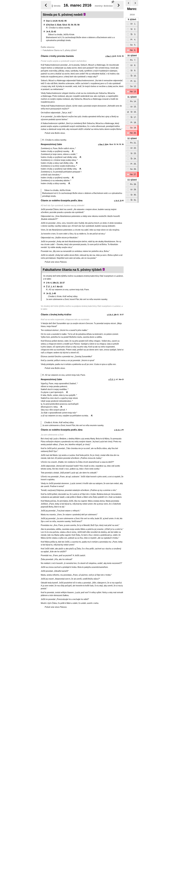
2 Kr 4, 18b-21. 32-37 (55, 283)
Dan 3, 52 (103, 144)
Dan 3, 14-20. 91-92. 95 (56, 21)
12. (132, 138)
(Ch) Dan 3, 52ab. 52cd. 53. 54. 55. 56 (63, 25)
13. (132, 180)
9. (132, 19)
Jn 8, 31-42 (51, 32)
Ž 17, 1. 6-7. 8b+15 (54, 287)
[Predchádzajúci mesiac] (129, 3)
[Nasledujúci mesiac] (135, 3)
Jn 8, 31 (118, 201)
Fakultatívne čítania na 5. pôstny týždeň (59, 50)
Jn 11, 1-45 (51, 293)
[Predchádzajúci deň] (46, 5)
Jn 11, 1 (118, 430)
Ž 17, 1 (112, 379)
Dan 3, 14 (110, 56)
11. (132, 97)
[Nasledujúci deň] (118, 5)
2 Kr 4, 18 (112, 315)
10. (132, 56)
